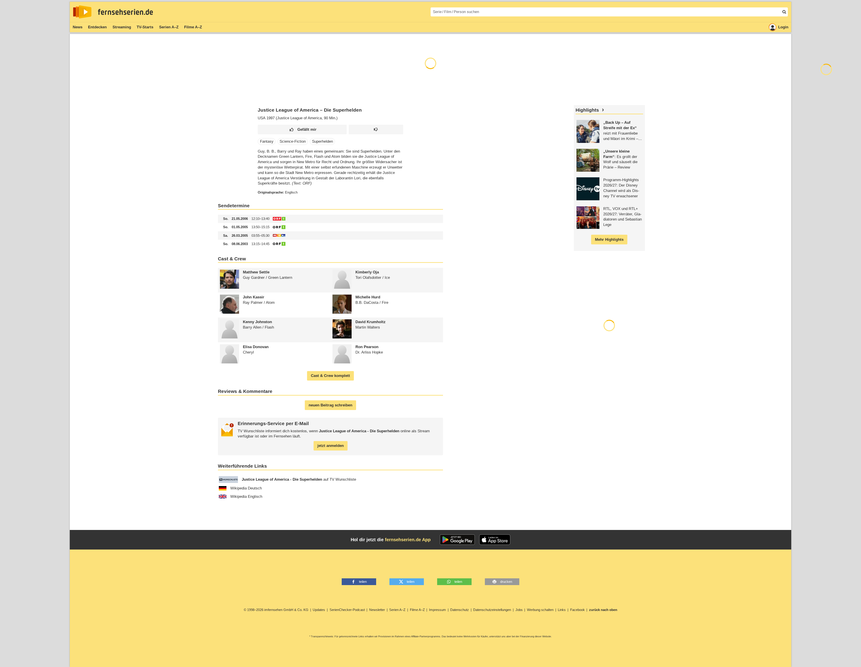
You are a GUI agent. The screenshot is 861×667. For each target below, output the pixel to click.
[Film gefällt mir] (302, 129)
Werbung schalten (540, 610)
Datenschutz (459, 610)
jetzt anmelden (330, 446)
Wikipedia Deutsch (246, 488)
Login (783, 27)
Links (562, 610)
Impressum (437, 610)
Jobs (519, 610)
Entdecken (97, 27)
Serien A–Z (169, 27)
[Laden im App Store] (494, 539)
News (77, 27)
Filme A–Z (193, 27)
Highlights (587, 110)
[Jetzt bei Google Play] (457, 539)
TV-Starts (145, 27)
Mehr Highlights (609, 239)
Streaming (122, 27)
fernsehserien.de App (408, 539)
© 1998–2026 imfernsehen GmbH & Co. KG (276, 610)
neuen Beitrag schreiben (330, 405)
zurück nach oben (603, 610)
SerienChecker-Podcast (347, 610)
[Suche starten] (784, 11)
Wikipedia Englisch (246, 496)
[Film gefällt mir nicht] (376, 129)
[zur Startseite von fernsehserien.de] (82, 11)
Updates (319, 610)
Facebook (577, 610)
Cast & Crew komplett (330, 376)
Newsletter (377, 610)
